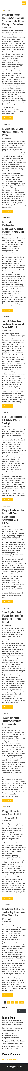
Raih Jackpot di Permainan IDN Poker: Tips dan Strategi (14, 420)
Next (21, 1002)
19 (16, 1002)
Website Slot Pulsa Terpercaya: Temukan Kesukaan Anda (11, 721)
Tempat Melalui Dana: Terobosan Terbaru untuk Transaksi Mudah (13, 324)
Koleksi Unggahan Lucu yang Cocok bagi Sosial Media (12, 132)
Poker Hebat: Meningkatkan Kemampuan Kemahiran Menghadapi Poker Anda (13, 226)
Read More (7, 118)
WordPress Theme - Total (13, 1066)
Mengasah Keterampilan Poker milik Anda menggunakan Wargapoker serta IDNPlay (13, 516)
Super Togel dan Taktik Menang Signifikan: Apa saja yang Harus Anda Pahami (12, 617)
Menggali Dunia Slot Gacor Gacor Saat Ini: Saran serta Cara (11, 814)
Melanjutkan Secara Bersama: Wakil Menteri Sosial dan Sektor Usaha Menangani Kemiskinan (13, 19)
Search (4, 1008)
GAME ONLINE (7, 27)
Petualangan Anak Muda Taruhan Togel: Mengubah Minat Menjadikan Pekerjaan (13, 913)
